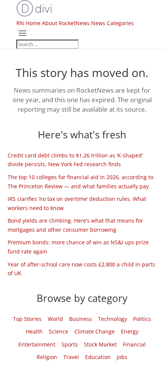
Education (98, 357)
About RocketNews (66, 23)
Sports (69, 344)
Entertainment (36, 344)
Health (34, 331)
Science (58, 331)
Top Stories (27, 318)
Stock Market (100, 344)
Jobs (122, 357)
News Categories (112, 23)
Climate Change (94, 331)
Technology (112, 318)
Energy (129, 331)
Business (80, 318)
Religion (47, 357)
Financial (134, 344)
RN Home (28, 23)
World (55, 318)
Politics (142, 318)
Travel (71, 357)
